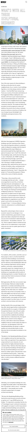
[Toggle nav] (26, 2)
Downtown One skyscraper (8, 54)
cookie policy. (11, 422)
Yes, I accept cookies (14, 426)
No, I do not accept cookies (13, 430)
